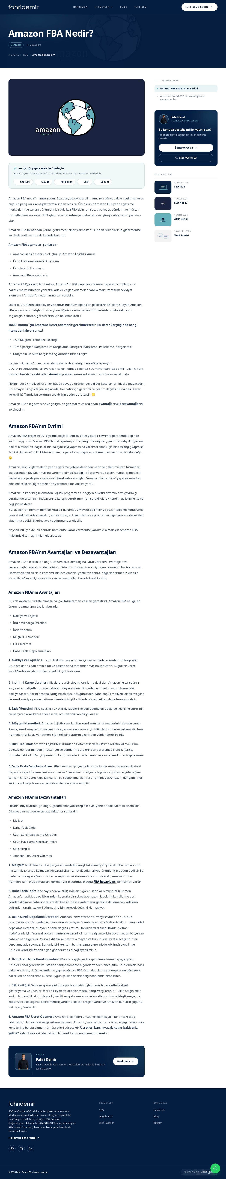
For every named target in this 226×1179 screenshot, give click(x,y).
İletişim (157, 1122)
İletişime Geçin (197, 6)
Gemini (104, 181)
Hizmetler (102, 6)
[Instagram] (21, 1148)
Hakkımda (123, 1061)
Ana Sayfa (13, 55)
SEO (101, 1110)
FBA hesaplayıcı (105, 882)
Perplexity (66, 181)
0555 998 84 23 (188, 157)
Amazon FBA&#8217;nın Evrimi (179, 88)
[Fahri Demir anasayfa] (23, 7)
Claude (45, 181)
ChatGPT (25, 181)
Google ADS (106, 1116)
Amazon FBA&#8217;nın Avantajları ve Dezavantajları (182, 97)
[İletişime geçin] (215, 1168)
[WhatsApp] (12, 1148)
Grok (86, 181)
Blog (25, 55)
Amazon (55, 374)
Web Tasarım (106, 1122)
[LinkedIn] (30, 1148)
